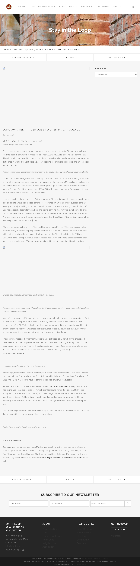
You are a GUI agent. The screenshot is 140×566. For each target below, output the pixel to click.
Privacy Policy (87, 558)
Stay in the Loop (19, 49)
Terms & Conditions (101, 558)
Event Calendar (84, 529)
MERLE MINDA (9, 141)
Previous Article (24, 57)
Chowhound (16, 386)
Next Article (115, 57)
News (71, 57)
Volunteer (116, 536)
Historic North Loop (52, 536)
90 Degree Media (79, 564)
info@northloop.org (15, 546)
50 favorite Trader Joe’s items (55, 386)
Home (6, 49)
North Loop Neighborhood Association (50, 543)
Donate (118, 530)
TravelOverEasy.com (73, 458)
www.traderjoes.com (15, 353)
